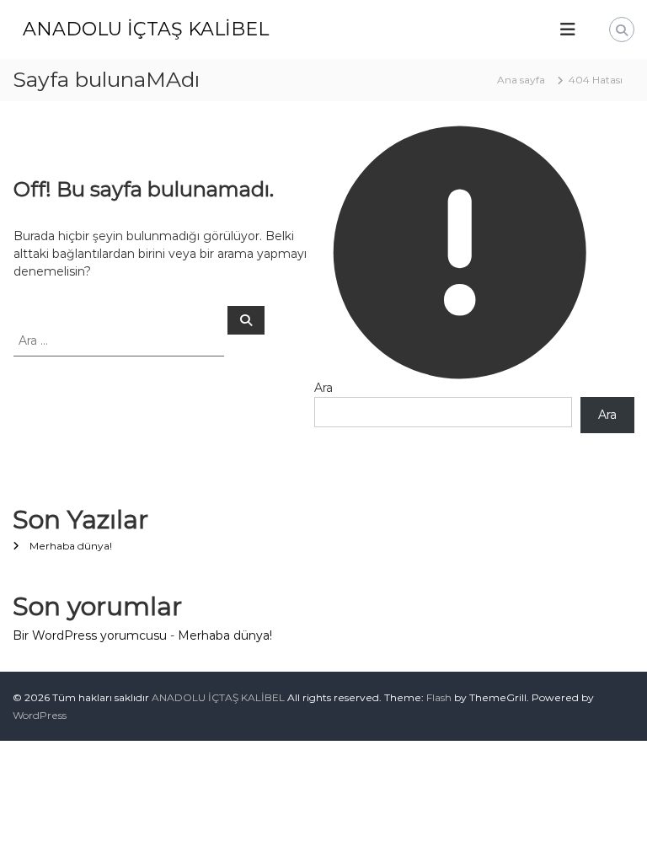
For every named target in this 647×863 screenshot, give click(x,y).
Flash (439, 697)
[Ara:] (120, 339)
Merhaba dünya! (70, 545)
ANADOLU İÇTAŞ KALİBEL (146, 29)
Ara (323, 387)
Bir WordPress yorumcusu (90, 635)
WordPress (40, 715)
